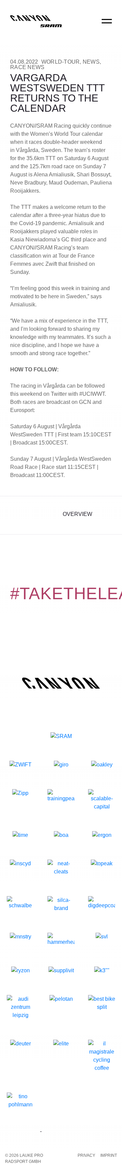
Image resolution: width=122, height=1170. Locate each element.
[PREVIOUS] (16, 515)
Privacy (86, 1155)
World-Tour (60, 62)
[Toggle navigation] (107, 25)
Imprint (108, 1155)
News (91, 62)
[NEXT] (106, 515)
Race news (27, 67)
